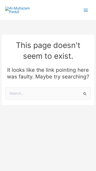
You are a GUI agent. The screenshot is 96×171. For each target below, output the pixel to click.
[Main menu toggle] (86, 10)
